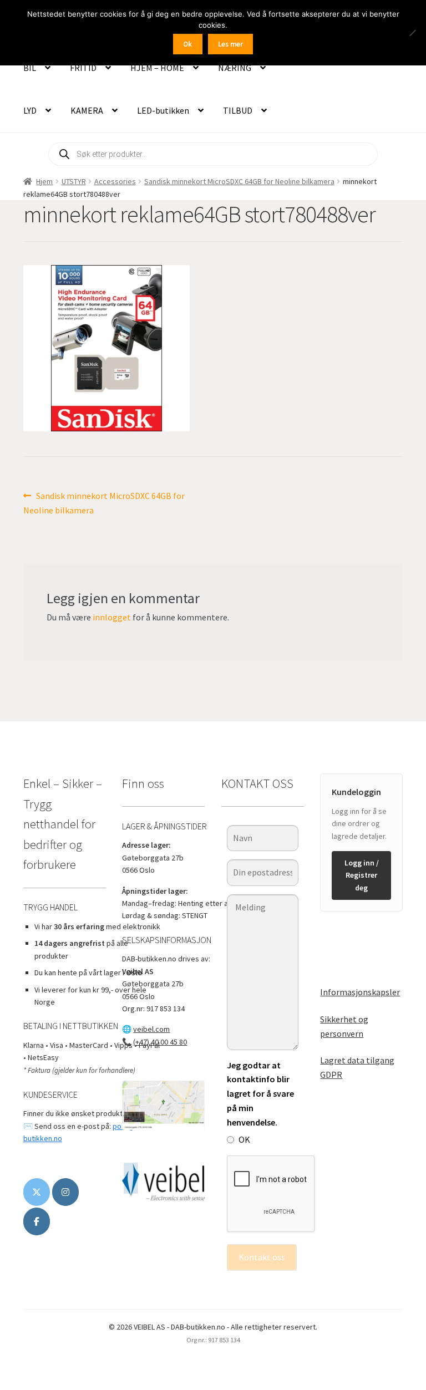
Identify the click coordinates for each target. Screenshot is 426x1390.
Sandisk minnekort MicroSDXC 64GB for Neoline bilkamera (239, 181)
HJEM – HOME (157, 67)
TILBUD (237, 110)
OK (244, 1139)
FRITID (83, 67)
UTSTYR (74, 181)
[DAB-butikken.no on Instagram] (65, 1192)
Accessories (115, 181)
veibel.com (151, 1029)
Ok (187, 44)
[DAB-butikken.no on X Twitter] (36, 1192)
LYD (30, 110)
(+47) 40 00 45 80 (160, 1042)
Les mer (230, 44)
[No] (412, 32)
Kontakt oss (262, 1256)
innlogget (112, 617)
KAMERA (86, 110)
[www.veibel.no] (36, 1221)
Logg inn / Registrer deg (361, 875)
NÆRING (234, 67)
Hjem (44, 181)
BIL (29, 67)
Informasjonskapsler (360, 991)
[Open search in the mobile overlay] (213, 154)
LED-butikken (163, 110)
